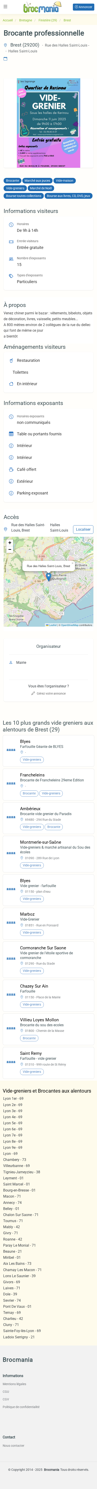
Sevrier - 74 (12, 1300)
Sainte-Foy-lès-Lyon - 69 (22, 1331)
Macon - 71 (12, 1196)
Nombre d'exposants (31, 258)
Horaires (23, 224)
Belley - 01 (11, 1209)
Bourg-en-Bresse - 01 (19, 1190)
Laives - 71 (11, 1288)
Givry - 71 (10, 1233)
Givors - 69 (11, 1282)
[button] (48, 577)
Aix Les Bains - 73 (17, 1263)
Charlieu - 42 (13, 1319)
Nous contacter (13, 1445)
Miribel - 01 (12, 1257)
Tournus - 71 (13, 1221)
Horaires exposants (30, 416)
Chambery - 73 (14, 1160)
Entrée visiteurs (27, 241)
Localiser (83, 529)
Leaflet (52, 625)
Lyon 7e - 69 (12, 1135)
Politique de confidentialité (21, 1407)
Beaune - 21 (12, 1251)
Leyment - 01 (13, 1178)
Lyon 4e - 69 (12, 1117)
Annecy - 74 (12, 1203)
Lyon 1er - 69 (13, 1098)
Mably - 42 (11, 1227)
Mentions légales (14, 1384)
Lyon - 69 (10, 1153)
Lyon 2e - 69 (12, 1105)
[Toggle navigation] (5, 6)
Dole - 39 (10, 1294)
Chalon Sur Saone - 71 (21, 1215)
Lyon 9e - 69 (12, 1147)
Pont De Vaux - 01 (17, 1306)
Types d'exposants (30, 275)
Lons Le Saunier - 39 (19, 1276)
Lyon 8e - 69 (12, 1141)
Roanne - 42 (12, 1239)
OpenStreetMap (70, 625)
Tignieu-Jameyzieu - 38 (21, 1172)
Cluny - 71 (11, 1325)
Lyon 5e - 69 (12, 1123)
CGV (6, 1399)
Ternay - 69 (12, 1312)
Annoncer (85, 7)
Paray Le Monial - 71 (19, 1245)
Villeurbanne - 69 (16, 1166)
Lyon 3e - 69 (12, 1111)
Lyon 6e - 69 (12, 1129)
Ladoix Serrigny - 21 (19, 1337)
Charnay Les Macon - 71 (22, 1270)
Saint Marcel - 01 (16, 1184)
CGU (6, 1391)
